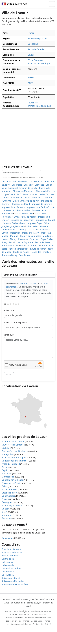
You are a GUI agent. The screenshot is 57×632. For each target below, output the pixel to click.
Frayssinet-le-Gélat (11, 483)
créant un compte (27, 283)
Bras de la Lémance (11, 549)
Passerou (23, 239)
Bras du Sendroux (10, 555)
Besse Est (28, 184)
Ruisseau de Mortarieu (13, 581)
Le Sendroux (8, 571)
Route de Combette (30, 245)
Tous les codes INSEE (14, 617)
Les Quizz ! (46, 624)
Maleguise (15, 232)
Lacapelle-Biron (9, 492)
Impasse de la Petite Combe (40, 207)
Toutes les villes (39, 614)
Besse (19, 184)
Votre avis (9, 334)
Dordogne (33, 43)
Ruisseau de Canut (11, 578)
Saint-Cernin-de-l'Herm (13, 441)
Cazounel (13, 187)
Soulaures (7, 473)
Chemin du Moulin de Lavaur (16, 197)
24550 (31, 77)
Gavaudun (7, 518)
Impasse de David (21, 203)
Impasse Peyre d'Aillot (39, 223)
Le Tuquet (43, 229)
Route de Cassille (10, 245)
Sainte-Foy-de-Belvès (12, 505)
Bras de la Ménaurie (12, 552)
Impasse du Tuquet (45, 219)
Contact (36, 624)
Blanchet (39, 184)
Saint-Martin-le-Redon (13, 479)
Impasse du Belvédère (25, 216)
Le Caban (32, 229)
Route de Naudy (21, 251)
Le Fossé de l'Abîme (11, 568)
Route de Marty (38, 248)
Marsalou (27, 232)
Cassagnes (7, 502)
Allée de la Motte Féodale (30, 181)
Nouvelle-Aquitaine (37, 38)
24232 (31, 83)
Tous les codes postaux (20, 614)
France (31, 32)
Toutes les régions (21, 611)
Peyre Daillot (47, 239)
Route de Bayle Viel (23, 242)
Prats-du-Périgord (11, 463)
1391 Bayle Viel (9, 181)
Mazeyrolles (8, 454)
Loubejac (6, 447)
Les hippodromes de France (18, 624)
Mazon (5, 235)
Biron (4, 511)
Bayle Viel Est (8, 184)
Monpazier (7, 515)
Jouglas (5, 226)
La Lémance (7, 562)
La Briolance (8, 558)
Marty (36, 232)
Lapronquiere (8, 229)
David (16, 200)
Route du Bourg (9, 255)
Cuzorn (5, 499)
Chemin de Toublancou (19, 194)
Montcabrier (8, 476)
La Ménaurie (8, 565)
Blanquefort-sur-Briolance (15, 451)
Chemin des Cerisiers (43, 194)
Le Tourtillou (8, 574)
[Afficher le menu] (51, 4)
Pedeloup (34, 239)
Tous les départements (40, 611)
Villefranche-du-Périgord (14, 457)
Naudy (13, 239)
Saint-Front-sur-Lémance (14, 460)
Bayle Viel (49, 181)
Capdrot (6, 470)
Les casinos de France (40, 621)
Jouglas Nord (17, 226)
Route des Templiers (41, 251)
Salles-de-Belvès (9, 489)
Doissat (5, 508)
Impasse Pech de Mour (14, 223)
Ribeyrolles (7, 242)
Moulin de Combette (30, 235)
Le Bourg (21, 229)
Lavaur (31, 54)
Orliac (5, 486)
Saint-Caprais (8, 495)
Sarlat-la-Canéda (36, 49)
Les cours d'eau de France (17, 621)
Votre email (15, 322)
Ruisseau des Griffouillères (15, 584)
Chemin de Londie (28, 187)
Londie (5, 232)
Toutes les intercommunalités (38, 617)
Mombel (14, 235)
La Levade (43, 226)
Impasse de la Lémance (13, 207)
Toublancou (25, 255)
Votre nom (9, 310)
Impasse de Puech (23, 213)
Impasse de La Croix (42, 203)
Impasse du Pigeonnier (22, 219)
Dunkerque (7, 538)
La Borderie (31, 226)
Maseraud (46, 232)
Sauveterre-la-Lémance (13, 444)
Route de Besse (42, 242)
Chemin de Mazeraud (23, 191)
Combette (37, 197)
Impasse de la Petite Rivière (16, 210)
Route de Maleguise (18, 248)
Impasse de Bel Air (29, 200)
